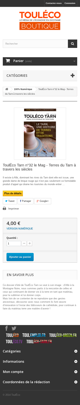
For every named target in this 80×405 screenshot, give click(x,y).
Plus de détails (12, 193)
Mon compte (13, 371)
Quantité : (12, 238)
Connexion (70, 3)
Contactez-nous (54, 3)
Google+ (44, 201)
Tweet (11, 201)
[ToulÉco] (40, 20)
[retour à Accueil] (6, 89)
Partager (26, 201)
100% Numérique (23, 89)
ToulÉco (15, 394)
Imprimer (13, 208)
